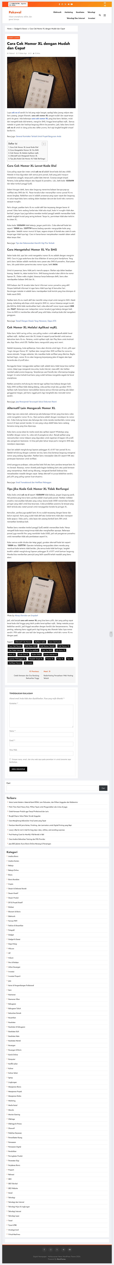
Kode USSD (36, 654)
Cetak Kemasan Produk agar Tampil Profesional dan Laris (29, 811)
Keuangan (11, 1045)
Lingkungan (12, 1082)
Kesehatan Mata (13, 1036)
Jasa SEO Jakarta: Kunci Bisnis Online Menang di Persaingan (30, 844)
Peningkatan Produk (15, 1156)
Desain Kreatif (13, 893)
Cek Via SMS (47, 650)
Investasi (91, 18)
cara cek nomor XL (40, 118)
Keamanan (12, 994)
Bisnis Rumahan (13, 879)
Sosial (10, 1193)
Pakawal (15, 12)
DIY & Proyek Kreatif (15, 902)
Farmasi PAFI (12, 921)
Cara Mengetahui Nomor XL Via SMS (24, 150)
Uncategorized (13, 1230)
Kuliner (10, 1068)
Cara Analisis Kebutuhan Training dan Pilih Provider (27, 839)
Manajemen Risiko (14, 1096)
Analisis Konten (13, 861)
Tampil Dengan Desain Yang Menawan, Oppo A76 (36, 321)
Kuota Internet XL (50, 654)
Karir (10, 990)
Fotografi (11, 930)
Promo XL (50, 658)
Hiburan (11, 948)
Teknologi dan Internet (76, 18)
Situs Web (13, 750)
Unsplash (34, 615)
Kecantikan (12, 1017)
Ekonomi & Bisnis (14, 911)
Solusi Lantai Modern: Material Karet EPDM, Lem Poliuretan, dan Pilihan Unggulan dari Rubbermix (43, 802)
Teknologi (91, 12)
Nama (12, 731)
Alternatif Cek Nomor (23, 642)
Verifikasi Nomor (15, 663)
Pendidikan (12, 1151)
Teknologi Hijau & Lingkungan (19, 1206)
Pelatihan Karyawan (15, 1133)
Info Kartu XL (60, 650)
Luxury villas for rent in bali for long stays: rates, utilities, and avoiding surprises (37, 830)
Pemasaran (12, 1142)
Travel (10, 1220)
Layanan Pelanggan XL (17, 658)
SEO (9, 1179)
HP (9, 953)
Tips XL (69, 658)
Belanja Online (13, 870)
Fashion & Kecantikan (15, 925)
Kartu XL (12, 654)
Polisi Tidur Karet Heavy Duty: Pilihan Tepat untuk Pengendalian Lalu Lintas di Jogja (38, 807)
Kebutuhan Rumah (14, 1013)
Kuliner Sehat (13, 1073)
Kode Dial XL (23, 654)
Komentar (13, 703)
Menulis (11, 1110)
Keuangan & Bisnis (14, 1050)
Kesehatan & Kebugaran (16, 1027)
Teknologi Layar (13, 1216)
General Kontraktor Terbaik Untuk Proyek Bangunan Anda (38, 136)
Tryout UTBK (12, 1225)
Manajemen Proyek (15, 1091)
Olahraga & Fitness (15, 1124)
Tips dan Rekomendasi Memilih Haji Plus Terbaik (35, 243)
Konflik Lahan (13, 1064)
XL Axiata (28, 663)
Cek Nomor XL (63, 646)
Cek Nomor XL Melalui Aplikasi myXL (24, 153)
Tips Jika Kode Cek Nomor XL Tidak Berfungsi (27, 158)
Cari (8, 783)
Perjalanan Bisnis (14, 1165)
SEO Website (13, 1188)
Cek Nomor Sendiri (47, 646)
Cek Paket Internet (15, 650)
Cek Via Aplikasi (32, 650)
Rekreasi (11, 1174)
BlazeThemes (61, 1259)
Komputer (11, 1059)
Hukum (10, 958)
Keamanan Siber (14, 999)
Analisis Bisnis (13, 856)
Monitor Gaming (14, 1114)
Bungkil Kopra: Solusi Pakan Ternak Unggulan (25, 816)
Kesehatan (80, 12)
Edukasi (11, 907)
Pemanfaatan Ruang (15, 1137)
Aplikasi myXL (40, 642)
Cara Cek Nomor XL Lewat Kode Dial (24, 147)
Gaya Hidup (12, 944)
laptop (10, 1077)
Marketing (69, 12)
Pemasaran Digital (14, 1147)
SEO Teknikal (12, 1183)
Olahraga (11, 1119)
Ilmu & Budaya (13, 962)
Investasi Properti (14, 976)
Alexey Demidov (21, 615)
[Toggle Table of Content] (42, 144)
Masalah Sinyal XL (36, 658)
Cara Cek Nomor (15, 646)
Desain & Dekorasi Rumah (17, 888)
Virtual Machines (14, 1234)
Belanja (10, 865)
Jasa (9, 981)
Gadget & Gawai (13, 38)
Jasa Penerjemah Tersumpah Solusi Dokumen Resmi (36, 401)
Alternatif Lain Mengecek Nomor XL (23, 156)
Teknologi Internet (14, 1211)
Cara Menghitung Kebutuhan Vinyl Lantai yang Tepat (27, 820)
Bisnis (10, 875)
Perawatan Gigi (13, 1160)
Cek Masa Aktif (31, 646)
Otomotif (11, 1128)
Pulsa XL (60, 658)
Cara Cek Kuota (55, 642)
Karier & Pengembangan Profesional (21, 985)
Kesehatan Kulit (13, 1031)
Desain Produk (13, 898)
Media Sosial (12, 1105)
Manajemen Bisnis (14, 1087)
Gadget (11, 935)
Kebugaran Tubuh (14, 1008)
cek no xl (16, 112)
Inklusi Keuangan (14, 967)
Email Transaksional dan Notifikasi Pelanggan (33, 482)
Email (12, 740)
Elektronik (57, 12)
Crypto (10, 884)
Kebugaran (12, 1004)
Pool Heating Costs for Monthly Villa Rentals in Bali (26, 834)
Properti (11, 1170)
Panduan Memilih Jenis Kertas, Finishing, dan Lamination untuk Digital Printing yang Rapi (40, 825)
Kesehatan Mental (14, 1041)
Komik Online (13, 1054)
